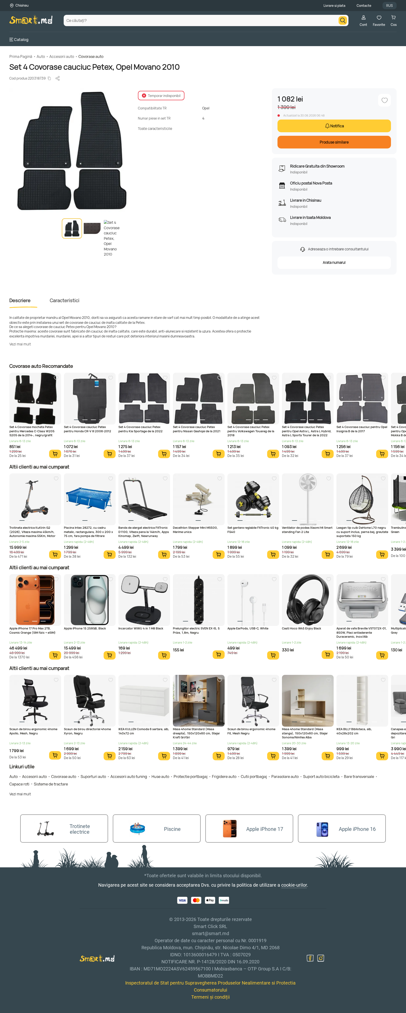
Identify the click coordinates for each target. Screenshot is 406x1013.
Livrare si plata (334, 5)
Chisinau (22, 5)
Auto (41, 56)
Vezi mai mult (20, 344)
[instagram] (320, 958)
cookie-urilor (294, 885)
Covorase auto (90, 56)
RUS (389, 5)
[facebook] (310, 958)
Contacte (364, 5)
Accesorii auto (61, 56)
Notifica (337, 125)
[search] (343, 20)
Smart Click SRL (36, 1010)
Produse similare (334, 142)
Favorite (379, 24)
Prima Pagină (20, 56)
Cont (363, 24)
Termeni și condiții (210, 997)
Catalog (21, 39)
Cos (394, 24)
